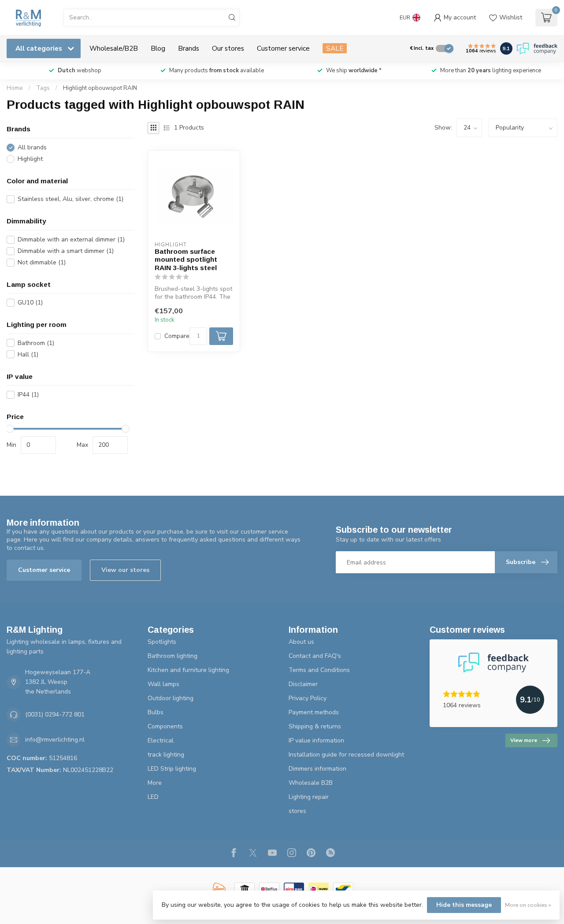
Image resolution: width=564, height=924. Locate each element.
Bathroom (36, 343)
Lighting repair (309, 797)
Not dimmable (42, 262)
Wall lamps (163, 684)
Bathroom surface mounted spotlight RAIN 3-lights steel (186, 259)
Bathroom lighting (172, 656)
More (155, 783)
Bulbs (155, 712)
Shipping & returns (315, 726)
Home (15, 88)
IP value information (316, 740)
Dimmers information (317, 768)
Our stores (228, 48)
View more (523, 740)
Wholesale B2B (311, 783)
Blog (158, 48)
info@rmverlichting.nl (55, 739)
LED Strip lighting (172, 768)
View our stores (125, 570)
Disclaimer (303, 684)
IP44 (28, 394)
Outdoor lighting (170, 698)
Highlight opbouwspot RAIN (100, 88)
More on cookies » (528, 905)
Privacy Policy (308, 698)
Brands (188, 48)
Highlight (30, 159)
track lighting (166, 754)
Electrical (161, 740)
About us (301, 642)
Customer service (283, 48)
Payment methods (314, 712)
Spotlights (162, 642)
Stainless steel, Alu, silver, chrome (70, 199)
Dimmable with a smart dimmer (66, 251)
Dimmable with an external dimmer (71, 239)
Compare (176, 336)
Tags (43, 88)
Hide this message (464, 905)
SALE (334, 48)
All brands (32, 147)
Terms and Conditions (319, 670)
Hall (28, 354)
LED (153, 797)
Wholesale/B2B (113, 48)
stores (297, 811)
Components (165, 726)
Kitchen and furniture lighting (188, 670)
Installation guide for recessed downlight (346, 754)
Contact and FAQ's (315, 656)
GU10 (30, 302)
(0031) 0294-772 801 (55, 714)
